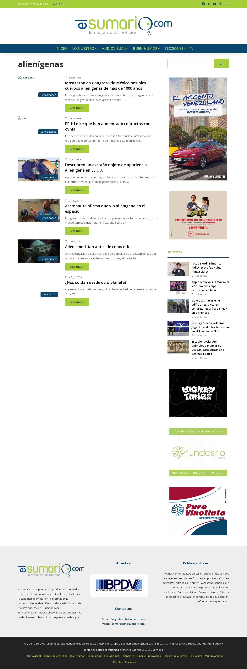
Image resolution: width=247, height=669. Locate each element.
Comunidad (94, 656)
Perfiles (118, 662)
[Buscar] (221, 63)
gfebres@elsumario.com (130, 619)
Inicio (61, 48)
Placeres (130, 662)
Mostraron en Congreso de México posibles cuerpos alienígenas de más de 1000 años (105, 85)
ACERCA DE (59, 4)
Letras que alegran (175, 656)
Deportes (128, 656)
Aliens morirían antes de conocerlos (98, 246)
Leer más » (77, 108)
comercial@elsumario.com (128, 623)
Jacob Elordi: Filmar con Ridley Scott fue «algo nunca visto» (207, 267)
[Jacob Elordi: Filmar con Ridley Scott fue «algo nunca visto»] (178, 269)
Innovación (154, 656)
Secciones (174, 48)
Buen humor (145, 48)
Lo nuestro (83, 48)
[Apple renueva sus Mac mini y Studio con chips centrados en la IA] (178, 287)
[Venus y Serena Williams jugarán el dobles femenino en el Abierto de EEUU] (178, 328)
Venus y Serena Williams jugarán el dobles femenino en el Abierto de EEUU (210, 327)
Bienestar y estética (55, 656)
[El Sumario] (123, 26)
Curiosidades (112, 656)
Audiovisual (113, 48)
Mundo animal (214, 656)
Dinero (141, 656)
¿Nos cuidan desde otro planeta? (96, 282)
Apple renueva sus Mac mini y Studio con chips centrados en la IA (210, 286)
